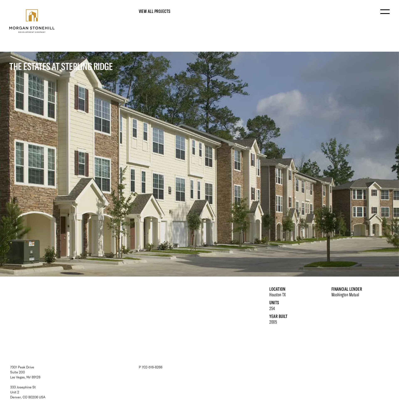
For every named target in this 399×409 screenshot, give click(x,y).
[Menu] (385, 12)
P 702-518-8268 (150, 367)
